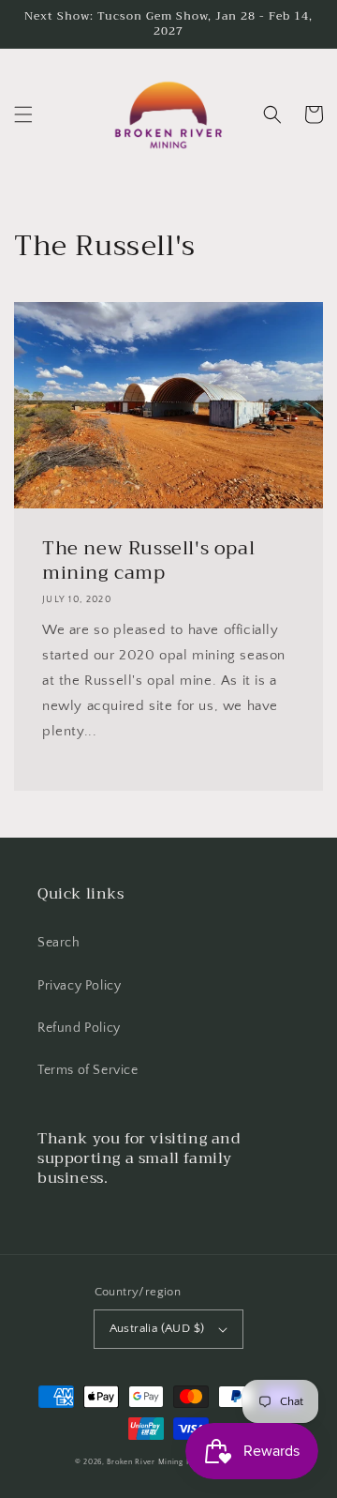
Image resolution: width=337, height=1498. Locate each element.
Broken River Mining (145, 1462)
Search (59, 942)
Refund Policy (79, 1028)
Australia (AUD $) (157, 1328)
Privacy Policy (79, 985)
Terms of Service (88, 1070)
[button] (23, 114)
